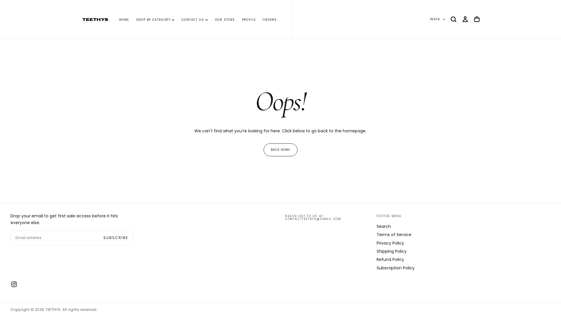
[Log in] (465, 19)
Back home (280, 150)
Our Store (225, 20)
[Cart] (476, 19)
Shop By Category (153, 20)
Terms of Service (394, 235)
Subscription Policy (396, 268)
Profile (249, 20)
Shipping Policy (392, 251)
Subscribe (115, 237)
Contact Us (192, 20)
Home (124, 20)
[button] (453, 19)
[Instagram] (14, 284)
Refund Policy (390, 259)
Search (384, 226)
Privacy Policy (390, 243)
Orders (270, 20)
